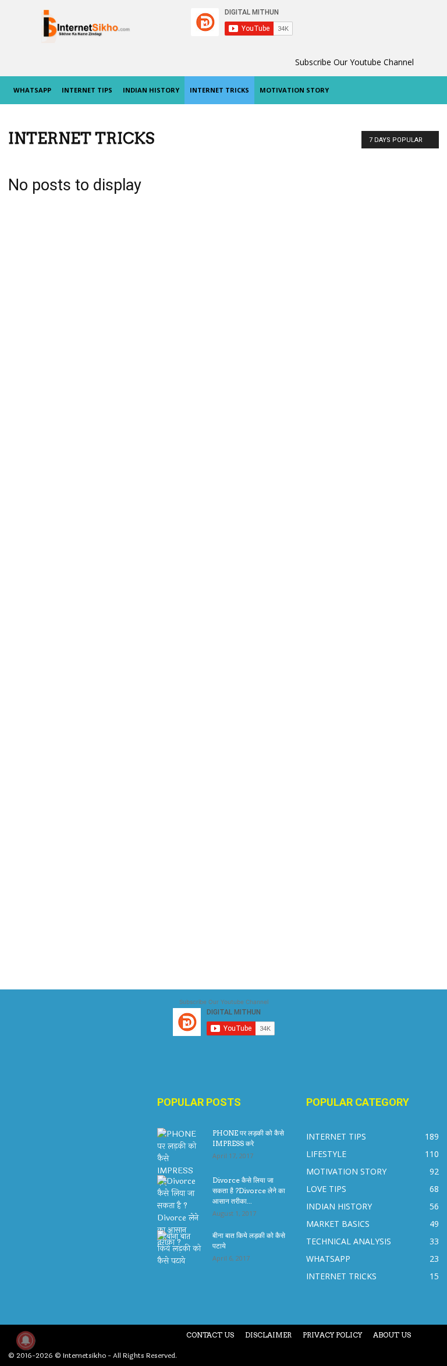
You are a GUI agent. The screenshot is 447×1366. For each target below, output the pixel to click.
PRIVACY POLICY (332, 1334)
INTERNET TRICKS (219, 90)
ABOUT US (392, 1334)
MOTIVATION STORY (294, 90)
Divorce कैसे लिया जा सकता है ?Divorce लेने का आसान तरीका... (248, 1190)
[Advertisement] (372, 533)
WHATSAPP (32, 90)
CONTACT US (210, 1334)
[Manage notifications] (25, 1340)
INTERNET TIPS (87, 90)
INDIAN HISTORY (151, 90)
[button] (425, 90)
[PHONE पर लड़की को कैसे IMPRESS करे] (180, 1158)
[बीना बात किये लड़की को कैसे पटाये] (180, 1248)
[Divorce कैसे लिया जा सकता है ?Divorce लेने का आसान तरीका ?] (180, 1211)
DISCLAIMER (268, 1334)
